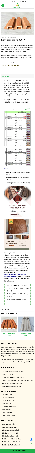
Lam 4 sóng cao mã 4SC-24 (26, 334)
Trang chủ (3, 37)
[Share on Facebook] (6, 65)
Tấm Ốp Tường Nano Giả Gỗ (10, 436)
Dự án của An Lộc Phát (9, 406)
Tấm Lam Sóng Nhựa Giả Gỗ (10, 430)
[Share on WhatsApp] (2, 65)
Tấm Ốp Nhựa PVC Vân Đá (10, 433)
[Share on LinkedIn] (18, 65)
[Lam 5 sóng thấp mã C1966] (9, 324)
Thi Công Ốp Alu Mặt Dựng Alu (11, 445)
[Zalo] (31, 440)
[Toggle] (3, 76)
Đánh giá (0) (8, 309)
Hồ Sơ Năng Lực (7, 395)
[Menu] (2, 5)
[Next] (34, 328)
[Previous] (1, 328)
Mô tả (7, 76)
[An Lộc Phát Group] (17, 5)
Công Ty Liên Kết (7, 412)
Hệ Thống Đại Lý (7, 409)
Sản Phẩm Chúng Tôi (8, 401)
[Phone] (31, 445)
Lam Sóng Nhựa (12, 37)
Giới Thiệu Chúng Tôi (8, 398)
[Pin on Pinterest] (15, 65)
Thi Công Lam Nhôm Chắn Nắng (11, 439)
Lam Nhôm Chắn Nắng (8, 424)
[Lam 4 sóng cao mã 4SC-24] (26, 324)
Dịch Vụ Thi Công (7, 404)
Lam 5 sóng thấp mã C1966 (9, 334)
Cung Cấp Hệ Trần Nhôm (9, 427)
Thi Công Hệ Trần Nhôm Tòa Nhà (11, 442)
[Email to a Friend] (12, 65)
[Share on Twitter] (9, 65)
